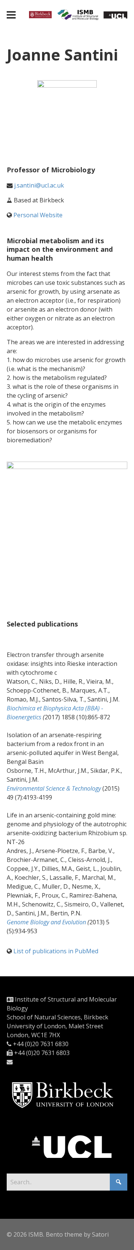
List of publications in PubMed (55, 951)
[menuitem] (54, 788)
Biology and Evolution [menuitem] (46, 922)
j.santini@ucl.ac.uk (39, 185)
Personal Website (38, 215)
